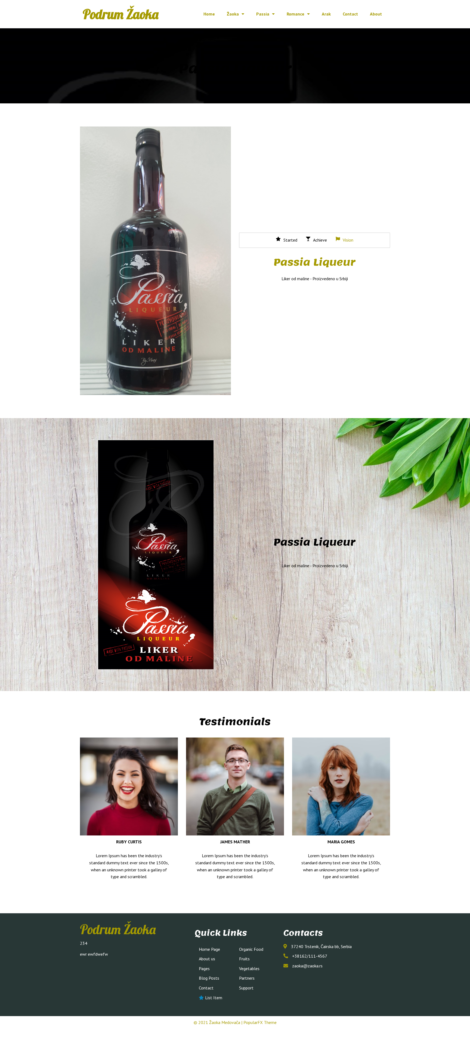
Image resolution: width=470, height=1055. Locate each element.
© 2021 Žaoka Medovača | (218, 1022)
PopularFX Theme (260, 1022)
